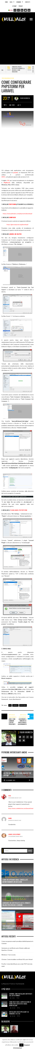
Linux (11, 899)
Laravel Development (14, 834)
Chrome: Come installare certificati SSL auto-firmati (17, 959)
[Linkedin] (31, 737)
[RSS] (22, 10)
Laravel (15, 172)
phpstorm (23, 705)
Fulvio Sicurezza (25, 98)
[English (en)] (12, 10)
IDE (8, 180)
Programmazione (8, 78)
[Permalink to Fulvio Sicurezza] (5, 1029)
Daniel (10, 818)
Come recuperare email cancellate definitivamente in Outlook (15, 880)
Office (4, 877)
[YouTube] (29, 10)
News (4, 923)
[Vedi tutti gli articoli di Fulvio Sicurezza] (16, 98)
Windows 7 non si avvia (8, 955)
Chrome (5, 899)
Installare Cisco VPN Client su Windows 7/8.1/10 (19, 1013)
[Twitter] (25, 10)
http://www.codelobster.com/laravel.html (20, 808)
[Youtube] (19, 740)
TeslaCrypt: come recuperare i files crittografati (15, 927)
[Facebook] (15, 10)
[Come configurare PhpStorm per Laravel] (17, 119)
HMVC (3, 177)
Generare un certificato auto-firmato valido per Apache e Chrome (16, 904)
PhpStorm (7, 182)
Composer (12, 217)
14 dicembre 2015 (10, 780)
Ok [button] (21, 1045)
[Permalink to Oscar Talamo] (14, 1029)
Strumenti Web (8, 900)
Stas (9, 796)
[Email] (23, 740)
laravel (15, 705)
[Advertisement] (17, 42)
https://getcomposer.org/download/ (17, 224)
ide (10, 705)
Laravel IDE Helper (15, 234)
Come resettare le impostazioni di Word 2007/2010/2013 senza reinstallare (20, 1003)
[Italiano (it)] (9, 10)
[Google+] (18, 10)
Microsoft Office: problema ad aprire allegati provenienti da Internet (12, 69)
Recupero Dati (13, 877)
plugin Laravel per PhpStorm (18, 510)
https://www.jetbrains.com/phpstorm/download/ (17, 213)
